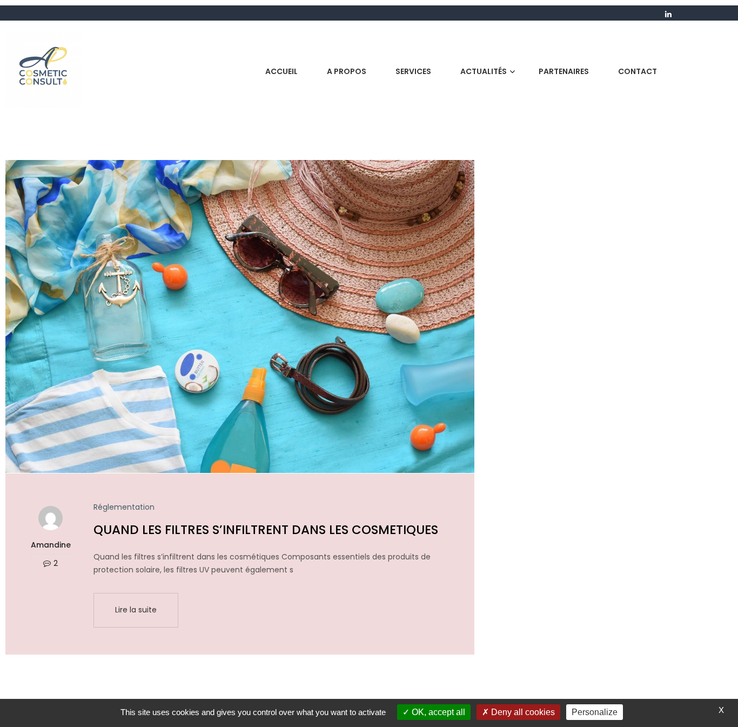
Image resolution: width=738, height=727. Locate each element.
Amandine (51, 544)
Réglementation (124, 507)
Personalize (595, 712)
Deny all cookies (522, 712)
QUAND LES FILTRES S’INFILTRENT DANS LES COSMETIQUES (265, 529)
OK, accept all (437, 712)
